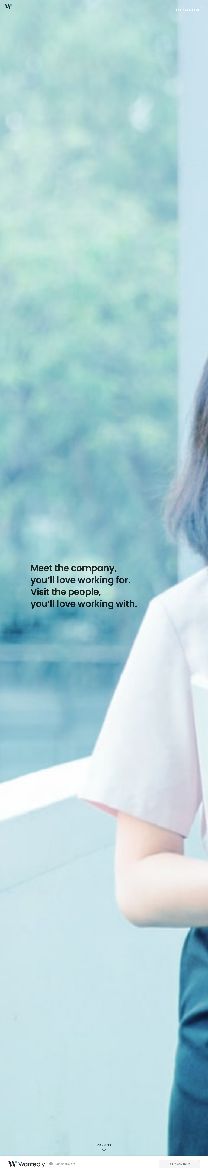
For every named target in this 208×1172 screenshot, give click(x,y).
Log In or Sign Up (188, 9)
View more (104, 1144)
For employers (64, 1163)
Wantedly (8, 6)
